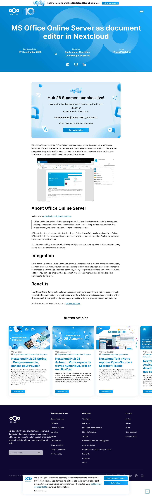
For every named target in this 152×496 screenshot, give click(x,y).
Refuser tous (116, 483)
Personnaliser (39, 491)
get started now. (73, 303)
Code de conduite (57, 428)
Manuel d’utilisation (89, 432)
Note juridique (56, 441)
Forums (128, 423)
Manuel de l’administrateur (92, 428)
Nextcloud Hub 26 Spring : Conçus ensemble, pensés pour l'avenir (28, 362)
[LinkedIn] (84, 64)
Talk (126, 354)
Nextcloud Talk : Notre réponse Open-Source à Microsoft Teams (115, 362)
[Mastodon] (67, 64)
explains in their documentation (57, 216)
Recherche (86, 454)
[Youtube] (130, 475)
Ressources (86, 413)
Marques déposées (58, 449)
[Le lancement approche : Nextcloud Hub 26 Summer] (39, 3)
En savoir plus (17, 391)
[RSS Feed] (142, 475)
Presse (53, 436)
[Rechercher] (39, 452)
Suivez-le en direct (110, 3)
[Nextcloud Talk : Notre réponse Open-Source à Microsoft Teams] (117, 337)
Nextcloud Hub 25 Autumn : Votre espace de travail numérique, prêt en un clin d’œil (73, 364)
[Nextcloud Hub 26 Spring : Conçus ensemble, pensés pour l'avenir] (29, 337)
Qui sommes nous (57, 419)
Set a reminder (76, 130)
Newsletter (86, 458)
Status (84, 462)
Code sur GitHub (88, 445)
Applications (71, 52)
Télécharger (86, 419)
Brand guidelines (57, 445)
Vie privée (54, 432)
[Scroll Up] (147, 491)
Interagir (129, 413)
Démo (128, 428)
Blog (15, 354)
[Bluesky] (76, 64)
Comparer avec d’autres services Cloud (96, 449)
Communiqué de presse (78, 55)
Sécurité (85, 436)
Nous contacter (131, 432)
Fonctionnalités (56, 454)
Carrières (54, 423)
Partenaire (147, 357)
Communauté (23, 354)
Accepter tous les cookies (116, 478)
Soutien (128, 419)
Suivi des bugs (131, 436)
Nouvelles (84, 52)
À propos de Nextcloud (59, 413)
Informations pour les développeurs (95, 441)
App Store (86, 423)
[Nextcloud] (22, 11)
